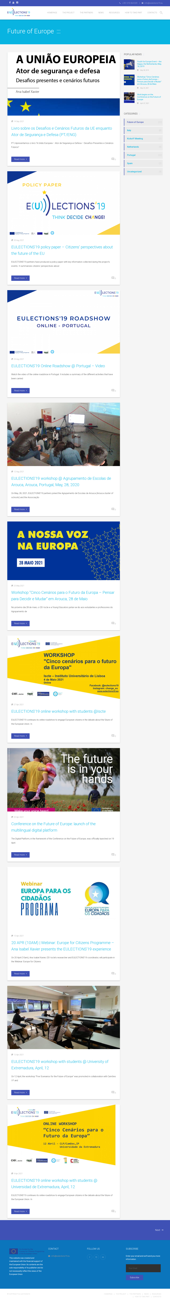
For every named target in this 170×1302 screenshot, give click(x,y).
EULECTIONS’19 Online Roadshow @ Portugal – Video (58, 366)
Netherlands (133, 147)
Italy (129, 130)
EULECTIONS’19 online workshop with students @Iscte (58, 711)
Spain (130, 163)
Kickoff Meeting (135, 138)
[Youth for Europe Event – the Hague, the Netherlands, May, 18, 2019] (129, 64)
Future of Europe (135, 122)
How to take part (142, 1297)
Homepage (108, 1294)
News (146, 1294)
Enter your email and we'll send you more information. (143, 1257)
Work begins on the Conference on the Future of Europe (149, 96)
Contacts (157, 1297)
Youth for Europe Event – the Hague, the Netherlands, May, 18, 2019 (149, 63)
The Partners (135, 1294)
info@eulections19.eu (60, 1256)
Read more (19, 159)
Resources (156, 1294)
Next (157, 1230)
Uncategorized (134, 171)
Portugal (131, 155)
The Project (121, 1294)
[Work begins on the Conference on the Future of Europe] (129, 97)
